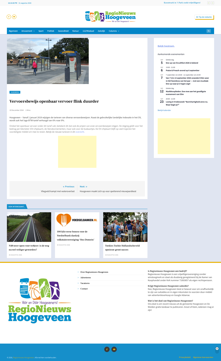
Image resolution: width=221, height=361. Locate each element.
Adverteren (85, 277)
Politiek (50, 30)
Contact (84, 288)
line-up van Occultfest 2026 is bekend (182, 62)
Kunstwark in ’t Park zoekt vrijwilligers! (182, 3)
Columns (113, 30)
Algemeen (13, 30)
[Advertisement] (77, 152)
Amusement (26, 30)
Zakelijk (101, 30)
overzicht (80, 131)
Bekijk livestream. (166, 45)
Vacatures (85, 283)
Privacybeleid (185, 357)
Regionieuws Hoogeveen (23, 357)
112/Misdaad (88, 30)
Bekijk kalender (164, 110)
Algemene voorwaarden (203, 357)
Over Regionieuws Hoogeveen (94, 272)
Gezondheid (63, 30)
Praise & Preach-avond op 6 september (182, 70)
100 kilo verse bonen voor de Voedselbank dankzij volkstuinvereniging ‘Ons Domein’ (75, 235)
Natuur (75, 30)
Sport (40, 30)
